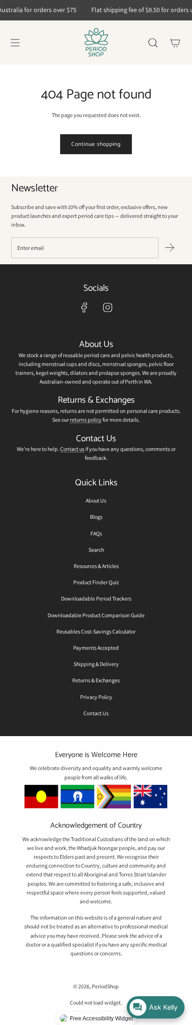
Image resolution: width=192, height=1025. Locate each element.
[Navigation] (15, 43)
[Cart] (175, 43)
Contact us (72, 448)
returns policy (86, 419)
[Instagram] (107, 307)
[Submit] (169, 247)
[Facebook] (84, 307)
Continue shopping (96, 144)
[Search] (153, 43)
